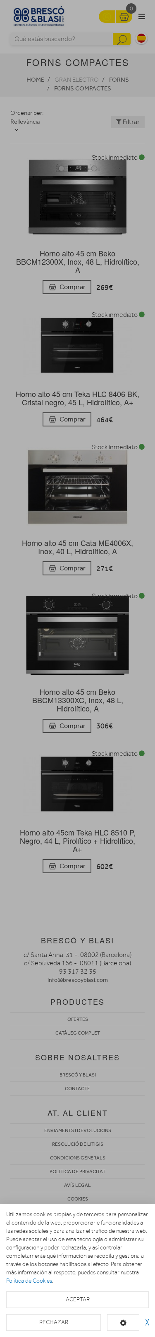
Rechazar (53, 1322)
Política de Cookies (29, 1280)
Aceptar (78, 1299)
